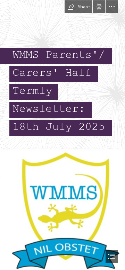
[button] (78, 6)
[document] (62, 135)
